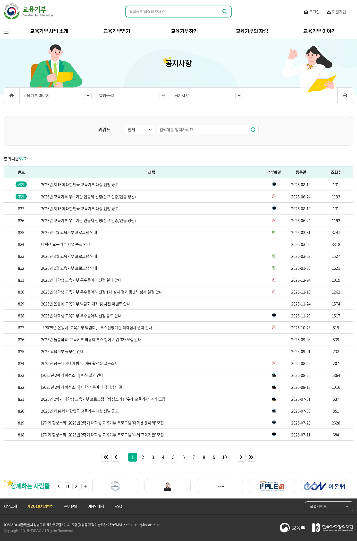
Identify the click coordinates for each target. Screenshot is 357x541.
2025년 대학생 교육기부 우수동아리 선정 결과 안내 (81, 280)
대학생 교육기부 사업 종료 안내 (65, 244)
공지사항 (181, 95)
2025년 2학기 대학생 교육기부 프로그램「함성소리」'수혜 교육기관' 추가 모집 (103, 399)
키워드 (104, 130)
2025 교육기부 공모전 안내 (62, 351)
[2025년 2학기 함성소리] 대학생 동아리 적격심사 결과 (83, 387)
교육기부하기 (184, 31)
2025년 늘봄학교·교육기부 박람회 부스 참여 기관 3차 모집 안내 (91, 339)
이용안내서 (96, 506)
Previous (58, 486)
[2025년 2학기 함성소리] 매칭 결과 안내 (72, 375)
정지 (67, 486)
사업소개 (10, 506)
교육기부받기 (116, 31)
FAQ (118, 506)
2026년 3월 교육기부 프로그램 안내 (69, 256)
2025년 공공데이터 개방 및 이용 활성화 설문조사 (79, 363)
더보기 (85, 486)
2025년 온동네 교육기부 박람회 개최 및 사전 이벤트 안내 (85, 304)
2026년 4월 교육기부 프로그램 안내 (69, 232)
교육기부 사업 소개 (49, 31)
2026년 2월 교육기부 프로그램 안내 (69, 268)
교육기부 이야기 (319, 31)
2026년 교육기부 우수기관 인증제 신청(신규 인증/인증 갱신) (88, 196)
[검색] (253, 130)
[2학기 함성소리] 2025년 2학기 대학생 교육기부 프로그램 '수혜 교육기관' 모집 (102, 435)
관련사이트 (318, 506)
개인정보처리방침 (40, 506)
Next (76, 486)
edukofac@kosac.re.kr (143, 524)
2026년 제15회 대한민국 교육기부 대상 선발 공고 (80, 184)
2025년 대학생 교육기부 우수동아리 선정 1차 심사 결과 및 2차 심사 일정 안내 (101, 292)
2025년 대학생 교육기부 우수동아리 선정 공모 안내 (81, 315)
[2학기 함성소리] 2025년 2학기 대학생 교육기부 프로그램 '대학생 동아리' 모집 (102, 423)
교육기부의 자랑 (252, 31)
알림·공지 (106, 95)
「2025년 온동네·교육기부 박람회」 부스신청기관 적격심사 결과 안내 (96, 327)
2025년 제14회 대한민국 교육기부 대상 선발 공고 (80, 411)
